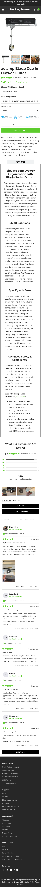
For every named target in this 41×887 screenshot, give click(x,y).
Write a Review (25, 512)
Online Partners (8, 770)
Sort (22, 519)
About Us (5, 820)
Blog (3, 846)
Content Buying (7, 853)
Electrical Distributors (10, 777)
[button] (5, 59)
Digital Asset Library (9, 800)
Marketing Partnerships (10, 856)
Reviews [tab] (6, 500)
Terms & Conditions (9, 836)
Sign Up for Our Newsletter (12, 859)
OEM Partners (7, 780)
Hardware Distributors (10, 774)
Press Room (6, 823)
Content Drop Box (8, 810)
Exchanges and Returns (10, 806)
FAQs (4, 793)
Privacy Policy (7, 833)
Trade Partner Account (10, 767)
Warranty (5, 803)
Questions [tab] (17, 500)
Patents (5, 830)
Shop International (9, 783)
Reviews (5, 850)
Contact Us (6, 826)
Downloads (6, 797)
